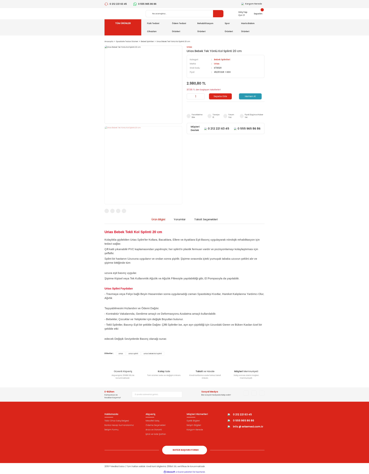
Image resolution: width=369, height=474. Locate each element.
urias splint (133, 353)
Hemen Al (250, 96)
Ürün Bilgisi (158, 219)
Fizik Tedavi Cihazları (153, 27)
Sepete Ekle (220, 96)
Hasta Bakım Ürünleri (248, 27)
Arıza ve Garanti (154, 429)
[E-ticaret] (184, 472)
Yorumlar (180, 219)
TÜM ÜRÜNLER (123, 23)
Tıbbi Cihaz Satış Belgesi (117, 420)
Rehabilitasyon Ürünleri (205, 27)
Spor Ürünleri (229, 27)
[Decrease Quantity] (189, 96)
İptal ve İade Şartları (156, 434)
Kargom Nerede (195, 429)
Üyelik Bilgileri (193, 420)
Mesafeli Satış (152, 420)
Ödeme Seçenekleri (156, 425)
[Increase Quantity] (202, 96)
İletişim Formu (112, 429)
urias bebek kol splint (153, 353)
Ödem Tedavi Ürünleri (179, 27)
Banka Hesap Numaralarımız (119, 425)
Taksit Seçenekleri (206, 219)
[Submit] (178, 394)
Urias (189, 47)
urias (120, 353)
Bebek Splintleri (222, 59)
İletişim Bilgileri (194, 425)
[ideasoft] (169, 472)
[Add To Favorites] (196, 116)
